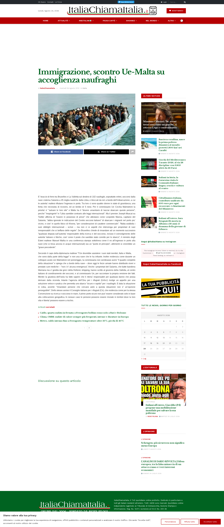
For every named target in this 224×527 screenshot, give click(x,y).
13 (164, 338)
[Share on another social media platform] (132, 151)
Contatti (50, 2)
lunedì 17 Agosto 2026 (151, 449)
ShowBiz (130, 21)
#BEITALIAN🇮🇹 (85, 21)
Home (45, 21)
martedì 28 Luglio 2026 (170, 416)
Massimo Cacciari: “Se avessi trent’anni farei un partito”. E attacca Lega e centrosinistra (160, 124)
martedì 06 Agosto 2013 (69, 88)
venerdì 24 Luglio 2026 (151, 473)
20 (164, 343)
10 (144, 338)
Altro (171, 21)
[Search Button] (184, 2)
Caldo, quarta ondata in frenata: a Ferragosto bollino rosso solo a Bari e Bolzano (83, 313)
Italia (85, 88)
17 (144, 343)
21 (170, 343)
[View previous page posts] (84, 328)
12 (157, 338)
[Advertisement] (112, 46)
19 (157, 343)
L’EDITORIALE (150, 402)
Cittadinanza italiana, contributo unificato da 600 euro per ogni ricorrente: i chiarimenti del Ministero (172, 203)
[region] (112, 519)
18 (151, 343)
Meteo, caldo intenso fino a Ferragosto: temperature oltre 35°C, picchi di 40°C (82, 321)
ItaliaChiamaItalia (47, 88)
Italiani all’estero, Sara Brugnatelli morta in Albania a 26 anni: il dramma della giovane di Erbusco (172, 223)
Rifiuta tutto (189, 522)
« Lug (143, 358)
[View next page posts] (89, 328)
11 (151, 338)
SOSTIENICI (177, 11)
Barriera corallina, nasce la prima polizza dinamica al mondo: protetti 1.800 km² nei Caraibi (172, 145)
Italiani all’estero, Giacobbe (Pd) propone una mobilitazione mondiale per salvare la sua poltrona (163, 409)
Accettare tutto (210, 522)
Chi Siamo (42, 2)
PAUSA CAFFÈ (109, 21)
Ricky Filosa (153, 416)
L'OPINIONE (146, 439)
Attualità (63, 21)
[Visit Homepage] (112, 10)
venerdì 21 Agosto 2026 (154, 131)
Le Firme (58, 2)
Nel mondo (151, 21)
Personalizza (170, 522)
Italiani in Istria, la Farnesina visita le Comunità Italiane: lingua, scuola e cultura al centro (171, 183)
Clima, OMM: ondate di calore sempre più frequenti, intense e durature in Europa (84, 317)
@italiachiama (164, 253)
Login (164, 2)
